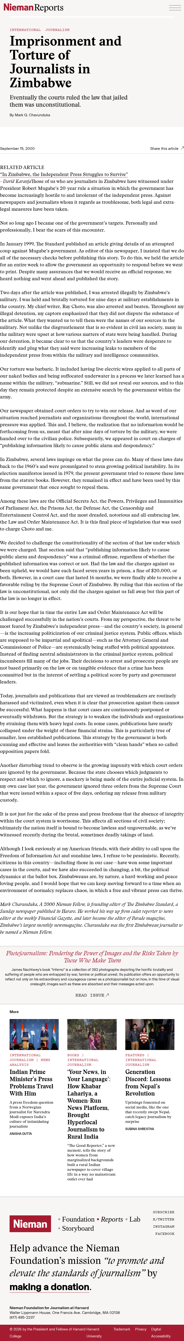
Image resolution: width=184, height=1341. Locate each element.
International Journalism (39, 29)
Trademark (122, 1329)
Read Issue (89, 995)
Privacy (140, 1329)
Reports (112, 1219)
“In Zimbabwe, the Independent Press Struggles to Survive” (64, 174)
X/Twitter (163, 1219)
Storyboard (78, 1228)
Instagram (163, 1226)
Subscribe (163, 1211)
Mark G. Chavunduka (32, 115)
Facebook (164, 1233)
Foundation (78, 1219)
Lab (134, 1219)
